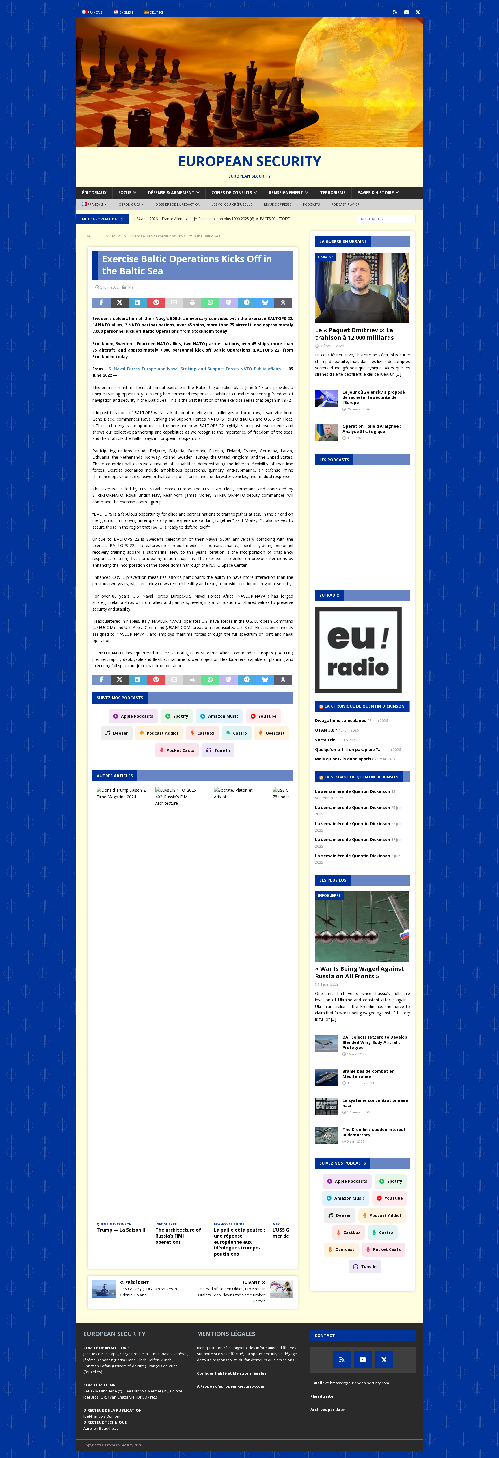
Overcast (275, 733)
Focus (124, 192)
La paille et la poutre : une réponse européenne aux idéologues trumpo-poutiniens (239, 1242)
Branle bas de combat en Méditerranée (368, 1073)
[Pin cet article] (156, 303)
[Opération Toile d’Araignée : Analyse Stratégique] (326, 432)
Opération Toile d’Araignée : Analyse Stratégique (371, 428)
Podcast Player (345, 204)
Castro (240, 733)
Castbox (205, 733)
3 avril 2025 (355, 1141)
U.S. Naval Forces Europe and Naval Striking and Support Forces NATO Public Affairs (193, 368)
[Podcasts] (395, 12)
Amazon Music (223, 716)
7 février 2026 (332, 345)
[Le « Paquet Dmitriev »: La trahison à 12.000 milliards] (362, 288)
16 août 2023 (356, 1054)
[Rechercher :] (387, 218)
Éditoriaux (94, 192)
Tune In (222, 750)
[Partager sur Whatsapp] (210, 303)
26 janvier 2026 (358, 409)
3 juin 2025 (355, 438)
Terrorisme (333, 192)
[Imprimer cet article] (192, 303)
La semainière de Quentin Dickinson (352, 791)
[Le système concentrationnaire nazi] (326, 1106)
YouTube (267, 716)
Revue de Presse (277, 204)
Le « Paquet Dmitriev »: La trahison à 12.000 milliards (354, 333)
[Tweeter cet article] (120, 303)
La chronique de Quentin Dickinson (365, 706)
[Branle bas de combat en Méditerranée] (326, 1077)
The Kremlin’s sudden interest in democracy (373, 1132)
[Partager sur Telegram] (247, 303)
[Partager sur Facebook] (101, 303)
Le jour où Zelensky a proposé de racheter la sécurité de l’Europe (373, 397)
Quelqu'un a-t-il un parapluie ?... (348, 749)
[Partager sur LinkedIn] (138, 303)
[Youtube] (406, 12)
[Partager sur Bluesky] (265, 303)
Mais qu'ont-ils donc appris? (344, 759)
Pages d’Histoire (376, 192)
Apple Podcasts (137, 716)
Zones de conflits (231, 192)
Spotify (180, 716)
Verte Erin (325, 740)
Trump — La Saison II (121, 1230)
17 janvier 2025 (358, 1112)
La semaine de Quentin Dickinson (362, 777)
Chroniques (129, 204)
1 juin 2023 (329, 984)
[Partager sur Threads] (283, 303)
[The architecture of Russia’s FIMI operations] (182, 1003)
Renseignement (286, 192)
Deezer (120, 733)
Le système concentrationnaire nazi (375, 1103)
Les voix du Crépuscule (232, 204)
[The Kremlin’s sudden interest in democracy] (326, 1135)
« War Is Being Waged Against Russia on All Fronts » (359, 972)
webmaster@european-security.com (357, 1383)
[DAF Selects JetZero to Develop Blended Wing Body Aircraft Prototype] (326, 1043)
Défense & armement (171, 192)
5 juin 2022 (109, 287)
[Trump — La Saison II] (124, 1003)
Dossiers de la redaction (178, 204)
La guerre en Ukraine (343, 241)
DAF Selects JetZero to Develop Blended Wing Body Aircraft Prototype (374, 1042)
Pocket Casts (180, 750)
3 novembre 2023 (360, 1083)
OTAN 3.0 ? (326, 730)
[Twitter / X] (418, 12)
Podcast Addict (162, 733)
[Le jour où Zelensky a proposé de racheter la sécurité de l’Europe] (326, 398)
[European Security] (249, 143)
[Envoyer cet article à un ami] (174, 303)
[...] (398, 374)
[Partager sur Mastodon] (228, 303)
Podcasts (311, 204)
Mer (131, 287)
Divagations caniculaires (340, 720)
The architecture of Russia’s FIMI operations (178, 1236)
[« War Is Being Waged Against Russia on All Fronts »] (362, 926)
